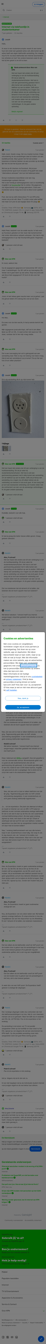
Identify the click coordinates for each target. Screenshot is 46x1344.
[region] (23, 672)
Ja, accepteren (23, 707)
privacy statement (13, 679)
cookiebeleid (36, 676)
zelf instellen (11, 690)
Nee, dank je (23, 698)
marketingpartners (28, 665)
